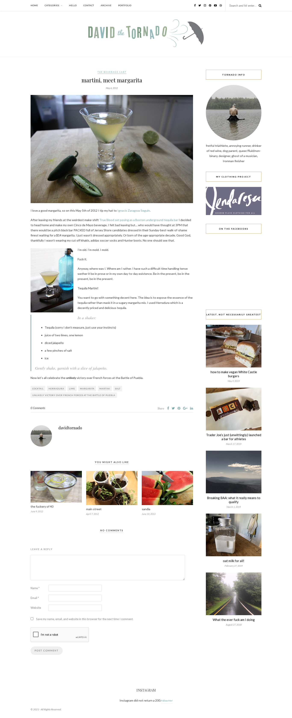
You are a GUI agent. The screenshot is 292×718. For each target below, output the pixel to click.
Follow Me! (167, 700)
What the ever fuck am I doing (234, 620)
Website (36, 607)
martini (104, 388)
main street (94, 509)
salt (117, 388)
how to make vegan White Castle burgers (234, 374)
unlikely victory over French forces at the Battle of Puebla (73, 395)
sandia (146, 509)
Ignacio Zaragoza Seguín (133, 210)
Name (35, 588)
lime (72, 388)
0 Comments (38, 408)
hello (73, 5)
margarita (87, 388)
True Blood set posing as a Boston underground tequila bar (138, 220)
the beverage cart (111, 72)
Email (35, 598)
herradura (56, 388)
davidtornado (70, 427)
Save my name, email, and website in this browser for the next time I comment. (84, 619)
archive (106, 5)
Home (34, 5)
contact (88, 5)
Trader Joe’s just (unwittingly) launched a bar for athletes (233, 437)
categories (52, 5)
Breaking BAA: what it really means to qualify (233, 500)
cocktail (38, 388)
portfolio (124, 5)
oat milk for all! (233, 561)
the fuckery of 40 (42, 506)
